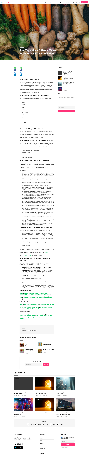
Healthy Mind (60, 2)
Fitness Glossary (64, 447)
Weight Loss (49, 2)
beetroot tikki (47, 252)
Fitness (37, 2)
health (35, 330)
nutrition (31, 330)
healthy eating (24, 330)
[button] (32, 2)
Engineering (74, 2)
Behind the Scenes (67, 2)
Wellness (54, 2)
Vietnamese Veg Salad (27, 255)
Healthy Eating (43, 2)
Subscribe (85, 2)
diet (28, 330)
